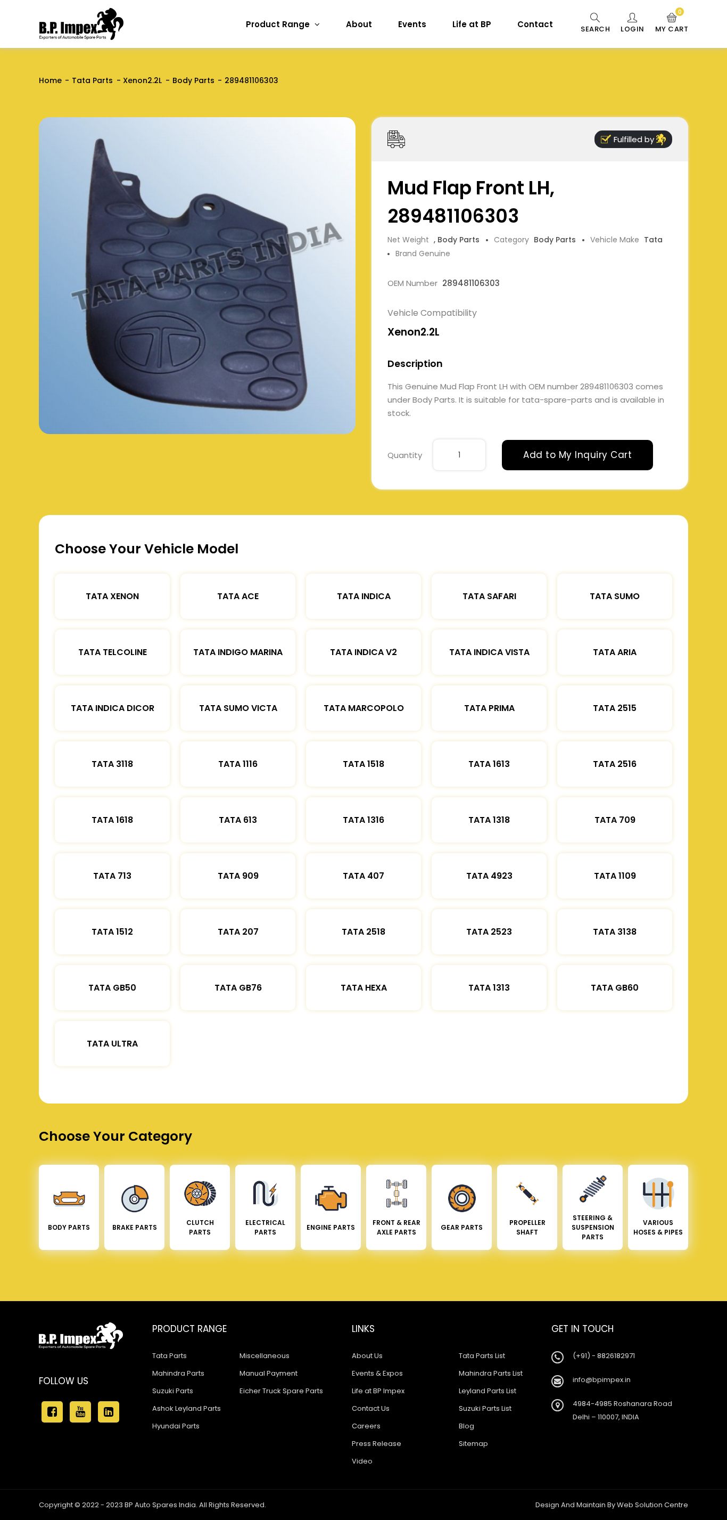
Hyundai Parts (176, 1426)
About (359, 24)
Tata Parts (92, 80)
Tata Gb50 (112, 988)
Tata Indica (364, 596)
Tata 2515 (615, 708)
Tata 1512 (112, 932)
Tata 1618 (112, 820)
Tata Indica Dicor (112, 708)
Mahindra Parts (178, 1373)
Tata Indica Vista (489, 652)
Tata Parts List (482, 1356)
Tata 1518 (363, 764)
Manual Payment (268, 1373)
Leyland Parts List (487, 1391)
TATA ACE (238, 596)
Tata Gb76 (238, 988)
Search (595, 29)
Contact (535, 24)
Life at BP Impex (378, 1391)
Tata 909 (238, 876)
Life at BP (471, 24)
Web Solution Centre (652, 1505)
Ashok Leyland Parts (186, 1408)
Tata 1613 (489, 764)
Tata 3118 (112, 764)
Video (362, 1461)
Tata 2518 (363, 932)
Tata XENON (112, 596)
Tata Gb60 (615, 988)
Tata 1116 (238, 764)
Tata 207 (238, 932)
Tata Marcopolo (364, 708)
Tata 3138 (615, 932)
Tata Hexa (364, 988)
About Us (367, 1356)
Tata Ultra (112, 1043)
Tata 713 (112, 876)
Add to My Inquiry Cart (577, 454)
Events (412, 24)
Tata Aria (615, 652)
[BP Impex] (81, 24)
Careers (366, 1426)
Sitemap (473, 1444)
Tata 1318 (489, 820)
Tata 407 (363, 876)
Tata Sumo (615, 596)
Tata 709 (614, 820)
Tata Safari (489, 596)
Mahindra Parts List (491, 1373)
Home (50, 80)
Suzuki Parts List (485, 1408)
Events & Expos (377, 1373)
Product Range (279, 24)
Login (633, 29)
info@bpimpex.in (602, 1380)
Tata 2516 (615, 764)
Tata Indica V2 (363, 652)
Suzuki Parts (172, 1391)
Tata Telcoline (112, 652)
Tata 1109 (615, 876)
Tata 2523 (489, 932)
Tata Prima (489, 708)
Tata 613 (238, 820)
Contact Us (371, 1408)
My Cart (672, 23)
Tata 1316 (363, 820)
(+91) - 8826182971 (604, 1356)
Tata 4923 (489, 876)
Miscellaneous (264, 1356)
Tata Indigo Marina (238, 652)
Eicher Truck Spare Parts (281, 1391)
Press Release (376, 1444)
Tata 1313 (489, 988)
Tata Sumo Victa (238, 708)
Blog (466, 1426)
